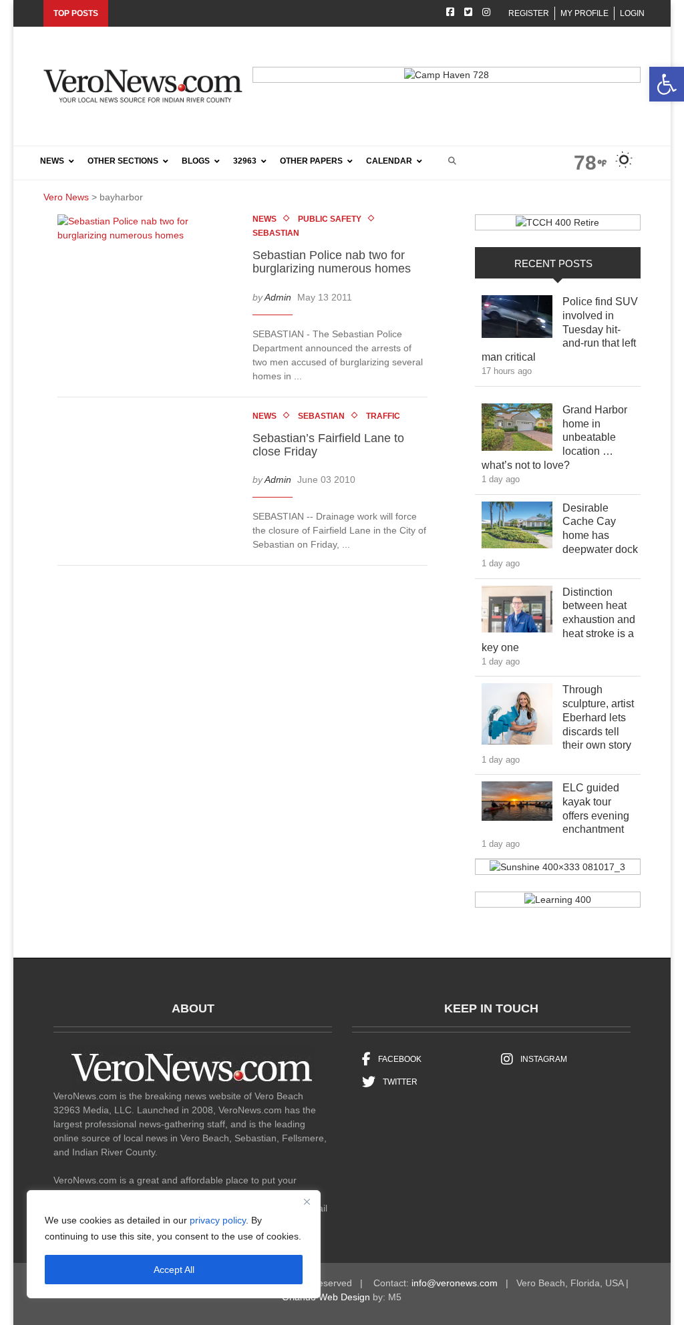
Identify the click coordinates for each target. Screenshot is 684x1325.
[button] (666, 84)
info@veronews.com (454, 1283)
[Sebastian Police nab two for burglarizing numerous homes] (149, 231)
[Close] (307, 1201)
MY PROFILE (584, 13)
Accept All (174, 1269)
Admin (278, 297)
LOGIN (632, 13)
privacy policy (218, 1220)
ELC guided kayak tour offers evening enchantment (600, 808)
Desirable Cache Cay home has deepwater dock (600, 528)
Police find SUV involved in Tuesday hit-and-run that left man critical (560, 329)
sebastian (275, 233)
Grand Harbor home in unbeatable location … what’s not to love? (554, 437)
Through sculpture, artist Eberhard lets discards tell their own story (600, 717)
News (264, 219)
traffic (383, 416)
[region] (174, 1244)
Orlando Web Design (326, 1297)
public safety (329, 219)
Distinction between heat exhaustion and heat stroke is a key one (558, 619)
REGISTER (528, 13)
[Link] (517, 320)
